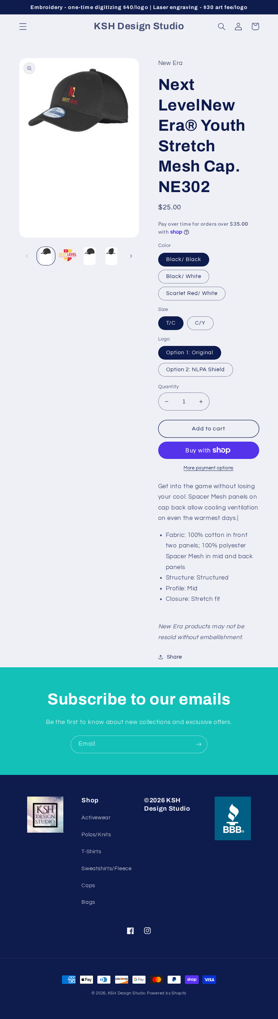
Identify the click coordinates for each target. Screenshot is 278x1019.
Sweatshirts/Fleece (106, 868)
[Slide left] (27, 256)
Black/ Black (184, 259)
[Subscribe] (198, 744)
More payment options (208, 468)
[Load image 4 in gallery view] (111, 256)
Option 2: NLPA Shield (195, 369)
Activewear (95, 817)
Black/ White (184, 276)
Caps (88, 885)
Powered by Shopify (166, 993)
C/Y (200, 323)
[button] (22, 26)
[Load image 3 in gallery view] (89, 256)
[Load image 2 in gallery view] (68, 256)
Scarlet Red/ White (192, 293)
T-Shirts (91, 851)
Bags (88, 902)
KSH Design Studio (127, 993)
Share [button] (174, 657)
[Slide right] (131, 256)
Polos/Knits (96, 834)
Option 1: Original (190, 352)
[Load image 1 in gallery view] (46, 256)
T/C (171, 323)
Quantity (168, 386)
